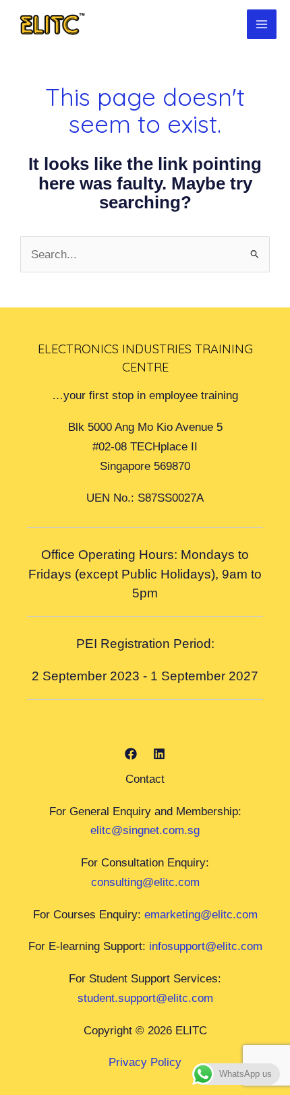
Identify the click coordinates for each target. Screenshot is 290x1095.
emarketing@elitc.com (201, 914)
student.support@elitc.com (145, 998)
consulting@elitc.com (145, 882)
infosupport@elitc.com (205, 946)
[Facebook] (131, 754)
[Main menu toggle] (262, 24)
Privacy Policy (145, 1062)
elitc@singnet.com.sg (145, 830)
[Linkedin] (159, 754)
